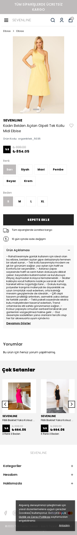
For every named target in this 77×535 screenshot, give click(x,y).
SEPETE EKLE (38, 219)
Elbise (7, 31)
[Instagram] (15, 513)
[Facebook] (5, 513)
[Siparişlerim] (61, 20)
